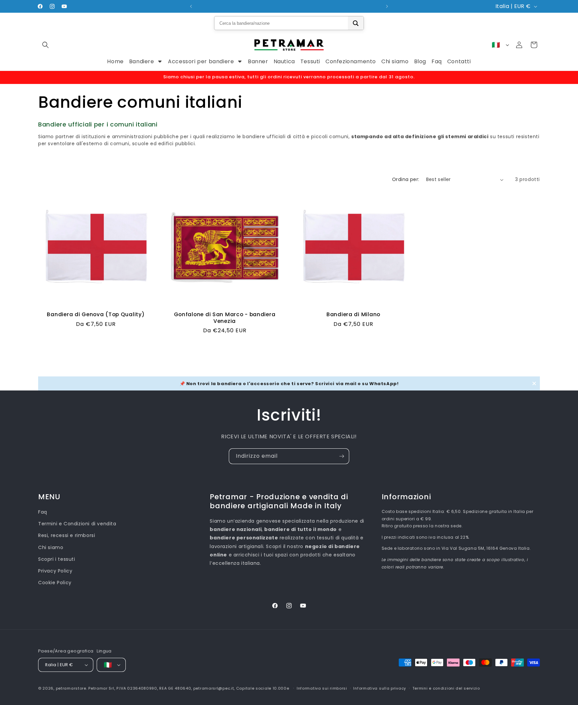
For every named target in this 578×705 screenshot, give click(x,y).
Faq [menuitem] (436, 61)
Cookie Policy (55, 582)
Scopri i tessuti (56, 559)
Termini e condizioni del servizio (446, 688)
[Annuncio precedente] (191, 6)
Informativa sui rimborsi (322, 688)
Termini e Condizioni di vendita (77, 523)
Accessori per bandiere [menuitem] (201, 61)
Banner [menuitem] (258, 61)
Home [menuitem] (115, 61)
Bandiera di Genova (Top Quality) (95, 314)
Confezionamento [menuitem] (350, 61)
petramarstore (71, 688)
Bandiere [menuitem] (141, 61)
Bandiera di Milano (353, 314)
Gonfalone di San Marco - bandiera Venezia (225, 317)
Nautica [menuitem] (284, 61)
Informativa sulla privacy (379, 688)
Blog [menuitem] (420, 61)
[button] (45, 44)
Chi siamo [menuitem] (394, 61)
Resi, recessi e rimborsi (66, 535)
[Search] (356, 23)
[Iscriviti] (341, 456)
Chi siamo (50, 547)
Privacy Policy (55, 570)
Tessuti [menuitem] (310, 61)
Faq (42, 512)
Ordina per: (405, 179)
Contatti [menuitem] (459, 61)
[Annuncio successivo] (387, 6)
